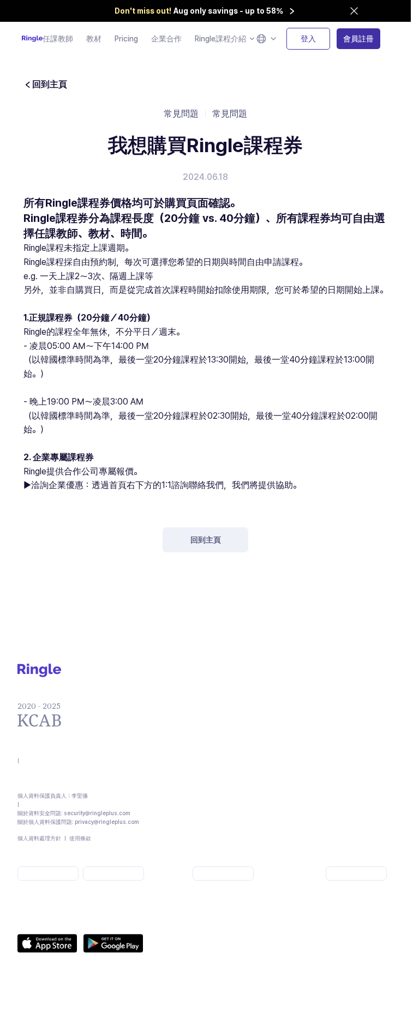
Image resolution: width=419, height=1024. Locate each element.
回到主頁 (205, 539)
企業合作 (166, 38)
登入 (308, 38)
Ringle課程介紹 (220, 38)
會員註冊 (358, 38)
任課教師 (58, 38)
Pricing (126, 38)
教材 (93, 38)
